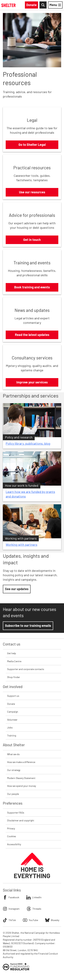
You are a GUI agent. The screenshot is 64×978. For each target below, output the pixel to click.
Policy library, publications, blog (28, 443)
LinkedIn (37, 897)
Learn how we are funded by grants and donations (30, 494)
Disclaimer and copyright (20, 820)
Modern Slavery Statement (21, 778)
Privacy (11, 828)
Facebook (14, 897)
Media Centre (14, 661)
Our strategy (13, 770)
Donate (11, 703)
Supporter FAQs (15, 812)
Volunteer (12, 719)
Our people (13, 793)
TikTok (12, 920)
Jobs (10, 727)
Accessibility (14, 844)
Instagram (14, 908)
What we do (13, 754)
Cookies (11, 836)
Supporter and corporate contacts (25, 669)
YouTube (33, 920)
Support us (13, 695)
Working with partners (21, 544)
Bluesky (55, 920)
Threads (36, 908)
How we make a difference (21, 761)
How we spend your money (21, 785)
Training (11, 735)
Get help (11, 653)
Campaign (12, 711)
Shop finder (13, 677)
